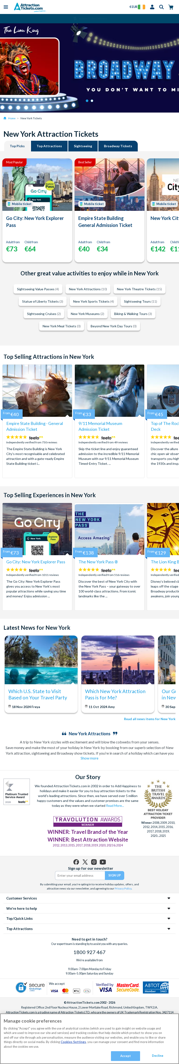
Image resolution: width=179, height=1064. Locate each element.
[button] (87, 100)
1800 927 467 (89, 952)
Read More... (115, 805)
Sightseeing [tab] (83, 146)
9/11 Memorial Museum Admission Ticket (100, 426)
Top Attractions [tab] (49, 146)
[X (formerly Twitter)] (85, 862)
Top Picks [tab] (17, 146)
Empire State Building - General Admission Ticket (34, 426)
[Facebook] (76, 862)
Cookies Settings (73, 1042)
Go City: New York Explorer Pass (35, 221)
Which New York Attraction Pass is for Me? (115, 694)
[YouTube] (102, 862)
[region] (89, 1038)
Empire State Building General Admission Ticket (105, 221)
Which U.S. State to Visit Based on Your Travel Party (37, 694)
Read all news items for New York (150, 719)
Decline (158, 1055)
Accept (125, 1056)
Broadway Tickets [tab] (118, 146)
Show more (89, 758)
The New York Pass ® (98, 561)
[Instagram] (93, 862)
